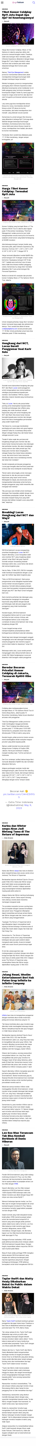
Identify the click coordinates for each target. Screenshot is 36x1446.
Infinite (4, 1015)
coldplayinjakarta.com (9, 329)
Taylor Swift (10, 1321)
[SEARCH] (34, 3)
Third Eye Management (16, 72)
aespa (16, 871)
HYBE (16, 1184)
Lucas (15, 388)
